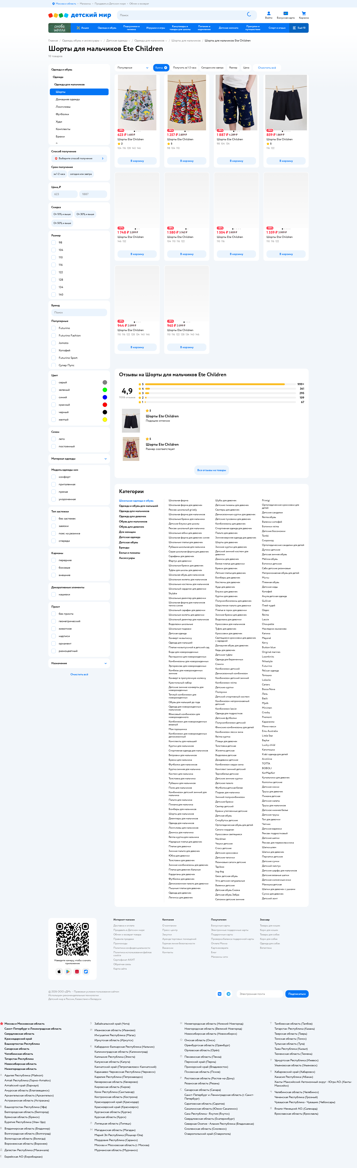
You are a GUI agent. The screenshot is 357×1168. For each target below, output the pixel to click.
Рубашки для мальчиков (182, 783)
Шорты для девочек (226, 542)
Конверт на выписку (180, 638)
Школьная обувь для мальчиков (186, 574)
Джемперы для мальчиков (183, 818)
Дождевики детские (226, 759)
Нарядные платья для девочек (185, 841)
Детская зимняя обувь (274, 554)
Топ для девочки (271, 819)
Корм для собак (269, 939)
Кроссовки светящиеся (228, 834)
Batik (265, 698)
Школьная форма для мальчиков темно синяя (187, 604)
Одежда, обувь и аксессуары (80, 40)
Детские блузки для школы (184, 523)
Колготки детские (272, 782)
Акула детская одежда (274, 596)
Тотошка (266, 675)
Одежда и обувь (61, 69)
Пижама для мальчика (181, 804)
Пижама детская (271, 796)
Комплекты (63, 129)
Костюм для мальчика (181, 773)
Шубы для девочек (226, 500)
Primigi (266, 500)
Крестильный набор (180, 682)
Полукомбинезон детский (230, 722)
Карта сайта (120, 968)
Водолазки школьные (181, 624)
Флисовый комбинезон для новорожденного (184, 716)
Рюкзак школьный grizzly (183, 509)
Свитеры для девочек (227, 509)
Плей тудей (268, 605)
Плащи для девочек (226, 741)
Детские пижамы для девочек (232, 505)
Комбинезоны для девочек (230, 523)
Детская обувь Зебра (227, 894)
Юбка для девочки (179, 855)
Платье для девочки (180, 846)
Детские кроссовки (226, 852)
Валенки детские (225, 885)
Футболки (62, 114)
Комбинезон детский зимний (232, 678)
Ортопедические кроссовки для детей (280, 506)
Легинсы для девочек (181, 897)
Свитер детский (224, 806)
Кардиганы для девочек (182, 874)
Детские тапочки (225, 857)
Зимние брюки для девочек (231, 614)
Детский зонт (270, 898)
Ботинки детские (272, 563)
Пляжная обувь (270, 582)
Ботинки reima (270, 526)
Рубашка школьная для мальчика (187, 547)
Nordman (220, 839)
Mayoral (266, 638)
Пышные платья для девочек (185, 888)
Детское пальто (224, 783)
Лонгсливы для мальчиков (183, 827)
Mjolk (265, 703)
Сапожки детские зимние (229, 899)
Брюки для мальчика (180, 759)
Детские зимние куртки (229, 778)
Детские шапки (270, 838)
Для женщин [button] (127, 532)
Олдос (265, 610)
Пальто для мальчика (180, 799)
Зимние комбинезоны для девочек (188, 865)
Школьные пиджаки (180, 628)
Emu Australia (270, 731)
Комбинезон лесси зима (229, 732)
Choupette (268, 624)
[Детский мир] (79, 15)
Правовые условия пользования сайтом (96, 991)
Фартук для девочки (180, 560)
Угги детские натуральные (230, 880)
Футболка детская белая (229, 787)
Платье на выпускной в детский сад (189, 647)
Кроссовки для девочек (228, 633)
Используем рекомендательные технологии (73, 995)
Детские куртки (224, 687)
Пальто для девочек (226, 533)
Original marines (271, 652)
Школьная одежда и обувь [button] (136, 501)
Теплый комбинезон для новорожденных (182, 696)
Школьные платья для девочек (186, 542)
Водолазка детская (225, 755)
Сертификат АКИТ (124, 959)
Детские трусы (270, 814)
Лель (265, 693)
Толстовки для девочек (182, 860)
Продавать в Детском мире (128, 930)
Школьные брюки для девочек (186, 565)
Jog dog (219, 871)
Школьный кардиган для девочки (187, 588)
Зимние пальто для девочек (184, 851)
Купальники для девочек (276, 777)
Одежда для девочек (180, 892)
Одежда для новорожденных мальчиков (185, 708)
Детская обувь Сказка (227, 890)
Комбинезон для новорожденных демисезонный (188, 735)
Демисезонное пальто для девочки (188, 883)
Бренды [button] (124, 547)
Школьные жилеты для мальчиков (188, 579)
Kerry (265, 642)
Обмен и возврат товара (127, 934)
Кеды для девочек (225, 650)
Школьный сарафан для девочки (187, 610)
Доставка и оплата (123, 925)
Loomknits (268, 656)
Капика (266, 633)
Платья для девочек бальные (185, 869)
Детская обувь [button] (128, 542)
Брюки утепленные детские (231, 811)
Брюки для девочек (226, 568)
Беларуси (95, 999)
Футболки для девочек (181, 878)
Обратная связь (122, 964)
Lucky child (268, 745)
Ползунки (221, 692)
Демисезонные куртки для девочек (235, 514)
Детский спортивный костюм (232, 696)
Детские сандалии (272, 512)
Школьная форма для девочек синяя (189, 537)
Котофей (267, 591)
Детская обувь (223, 815)
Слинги (219, 664)
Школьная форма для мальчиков (187, 514)
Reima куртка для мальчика (184, 837)
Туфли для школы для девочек (185, 570)
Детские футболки (226, 718)
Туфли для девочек (225, 628)
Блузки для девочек (226, 591)
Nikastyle (267, 661)
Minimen (267, 707)
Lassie (265, 619)
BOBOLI (267, 768)
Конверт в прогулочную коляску (187, 678)
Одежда (58, 77)
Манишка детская (272, 884)
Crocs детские (223, 848)
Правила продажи (123, 939)
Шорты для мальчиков (186, 40)
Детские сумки (270, 861)
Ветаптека (265, 947)
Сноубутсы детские (226, 820)
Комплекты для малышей (183, 741)
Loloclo (266, 679)
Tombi (265, 535)
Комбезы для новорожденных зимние (186, 672)
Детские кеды (270, 586)
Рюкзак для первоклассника (278, 842)
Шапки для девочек (273, 852)
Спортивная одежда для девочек (233, 528)
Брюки (60, 136)
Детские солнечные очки (276, 879)
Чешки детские (224, 843)
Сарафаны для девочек (181, 556)
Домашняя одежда (68, 99)
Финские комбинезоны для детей (234, 727)
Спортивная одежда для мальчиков (188, 750)
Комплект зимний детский (230, 769)
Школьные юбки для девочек (185, 533)
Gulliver (266, 600)
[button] (299, 28)
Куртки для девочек (226, 596)
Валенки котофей (272, 521)
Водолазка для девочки (228, 619)
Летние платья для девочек (230, 573)
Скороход (268, 540)
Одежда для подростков (228, 713)
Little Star (267, 735)
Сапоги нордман (224, 829)
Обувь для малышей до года (184, 702)
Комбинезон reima (226, 682)
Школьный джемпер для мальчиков (189, 619)
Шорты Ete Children (162, 416)
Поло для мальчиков (180, 787)
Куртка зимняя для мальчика (184, 769)
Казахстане (81, 999)
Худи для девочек (225, 586)
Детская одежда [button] (129, 537)
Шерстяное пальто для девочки (233, 605)
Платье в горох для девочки (231, 610)
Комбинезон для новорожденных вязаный (188, 723)
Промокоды (120, 943)
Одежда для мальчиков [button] (134, 511)
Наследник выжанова (274, 628)
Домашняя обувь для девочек (231, 645)
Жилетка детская (224, 750)
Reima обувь (269, 517)
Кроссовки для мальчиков (230, 624)
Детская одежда (116, 40)
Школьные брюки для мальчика (187, 519)
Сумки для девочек (273, 893)
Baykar (265, 740)
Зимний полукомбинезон (230, 797)
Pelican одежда (270, 670)
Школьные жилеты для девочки (186, 614)
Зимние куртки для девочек (231, 547)
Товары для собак (270, 934)
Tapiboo (219, 866)
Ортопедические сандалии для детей (283, 545)
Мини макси (269, 726)
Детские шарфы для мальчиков (279, 870)
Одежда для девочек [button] (132, 516)
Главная (53, 40)
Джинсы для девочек (227, 559)
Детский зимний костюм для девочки (231, 553)
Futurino (267, 666)
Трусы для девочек (272, 791)
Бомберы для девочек (227, 577)
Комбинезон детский (227, 668)
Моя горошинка (178, 729)
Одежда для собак (270, 943)
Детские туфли (223, 654)
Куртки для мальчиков (181, 746)
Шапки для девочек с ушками (278, 889)
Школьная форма (178, 500)
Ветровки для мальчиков (183, 755)
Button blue (269, 647)
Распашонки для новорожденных (187, 656)
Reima (265, 614)
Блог (213, 952)
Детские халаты (271, 800)
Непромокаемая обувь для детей (280, 573)
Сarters (266, 684)
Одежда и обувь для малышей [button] (138, 506)
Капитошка (268, 749)
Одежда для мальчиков (149, 40)
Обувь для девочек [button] (131, 527)
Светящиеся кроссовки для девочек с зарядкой (235, 639)
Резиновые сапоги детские (230, 862)
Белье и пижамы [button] (129, 553)
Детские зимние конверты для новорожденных (186, 689)
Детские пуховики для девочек (233, 519)
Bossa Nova (268, 689)
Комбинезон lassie (226, 708)
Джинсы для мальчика (181, 832)
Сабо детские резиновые (276, 568)
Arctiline (267, 759)
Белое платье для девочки (230, 563)
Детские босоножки (273, 531)
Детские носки (270, 786)
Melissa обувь (270, 559)
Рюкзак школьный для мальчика (186, 528)
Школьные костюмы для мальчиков (189, 584)
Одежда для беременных (229, 659)
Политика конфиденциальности (131, 947)
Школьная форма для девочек (185, 505)
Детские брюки (224, 801)
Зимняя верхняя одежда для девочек (235, 537)
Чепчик (266, 824)
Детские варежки (272, 828)
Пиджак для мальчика (227, 792)
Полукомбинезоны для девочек (233, 600)
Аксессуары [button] (127, 558)
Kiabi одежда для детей (275, 754)
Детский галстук (271, 865)
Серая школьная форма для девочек (189, 551)
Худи (59, 121)
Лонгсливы (63, 107)
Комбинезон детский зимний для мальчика (188, 794)
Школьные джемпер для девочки (187, 598)
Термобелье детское (227, 773)
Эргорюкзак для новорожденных (187, 666)
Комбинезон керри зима (229, 764)
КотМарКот (268, 772)
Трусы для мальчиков (274, 805)
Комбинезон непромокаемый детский (232, 703)
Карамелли (268, 721)
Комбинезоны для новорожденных (189, 661)
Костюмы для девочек (227, 582)
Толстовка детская (225, 746)
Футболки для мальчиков (183, 764)
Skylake (173, 593)
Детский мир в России (61, 999)
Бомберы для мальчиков (182, 809)
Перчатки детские (272, 856)
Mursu (265, 577)
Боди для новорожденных (183, 652)
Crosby (266, 712)
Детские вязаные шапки (275, 875)
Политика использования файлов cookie (132, 954)
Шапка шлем (269, 847)
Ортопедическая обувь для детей (234, 825)
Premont (267, 717)
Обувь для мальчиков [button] (133, 521)
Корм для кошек (269, 930)
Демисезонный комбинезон (231, 673)
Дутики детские (271, 549)
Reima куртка (222, 736)
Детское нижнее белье (275, 810)
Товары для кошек (270, 925)
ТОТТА (266, 763)
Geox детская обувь (226, 876)
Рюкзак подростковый (275, 833)
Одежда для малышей (180, 642)
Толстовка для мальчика (182, 778)
